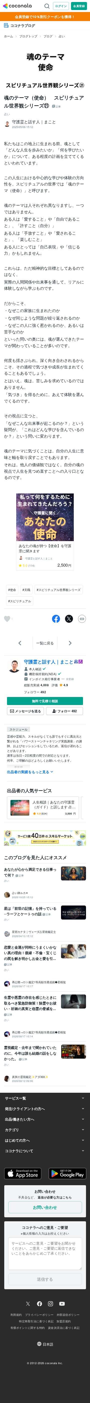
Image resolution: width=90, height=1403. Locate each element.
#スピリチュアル (19, 601)
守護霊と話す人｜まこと (49, 661)
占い (62, 36)
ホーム (8, 36)
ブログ (48, 36)
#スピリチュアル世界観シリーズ (58, 589)
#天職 (26, 589)
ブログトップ (28, 36)
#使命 (12, 589)
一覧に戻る (45, 642)
